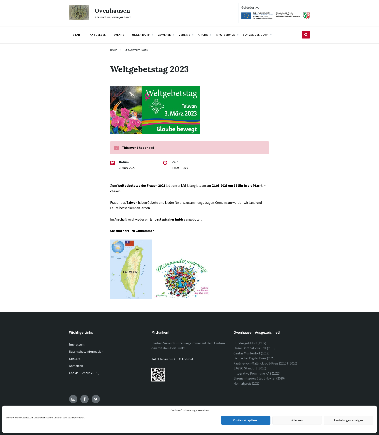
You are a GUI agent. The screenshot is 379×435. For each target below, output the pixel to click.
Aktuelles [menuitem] (98, 35)
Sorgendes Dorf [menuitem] (255, 35)
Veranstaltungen (136, 50)
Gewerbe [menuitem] (164, 35)
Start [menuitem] (77, 35)
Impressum (76, 344)
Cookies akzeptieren (245, 420)
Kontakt (75, 359)
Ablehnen (297, 420)
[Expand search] (306, 35)
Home (113, 50)
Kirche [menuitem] (203, 35)
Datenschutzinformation (86, 351)
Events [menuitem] (119, 35)
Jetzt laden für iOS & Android (172, 359)
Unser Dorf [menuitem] (141, 35)
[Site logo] (79, 19)
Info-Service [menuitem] (225, 35)
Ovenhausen (112, 10)
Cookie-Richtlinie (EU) (84, 373)
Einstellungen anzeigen (348, 420)
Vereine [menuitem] (184, 35)
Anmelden (76, 366)
